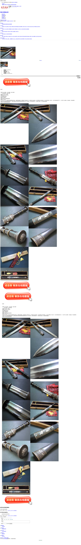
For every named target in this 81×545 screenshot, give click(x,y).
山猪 (15, 36)
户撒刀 (12, 31)
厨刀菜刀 (38, 26)
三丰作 (32, 36)
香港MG (28, 36)
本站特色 (3, 536)
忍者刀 (31, 26)
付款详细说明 (4, 531)
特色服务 (2, 535)
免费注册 (15, 2)
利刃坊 (40, 36)
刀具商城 (5, 537)
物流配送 (2, 532)
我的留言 (9, 4)
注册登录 (3, 526)
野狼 (30, 36)
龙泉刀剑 (9, 31)
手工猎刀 (28, 26)
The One (12, 36)
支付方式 (2, 530)
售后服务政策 (4, 528)
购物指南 (2, 525)
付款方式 (3, 18)
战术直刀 (3, 26)
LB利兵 (19, 36)
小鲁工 (36, 36)
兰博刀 (24, 26)
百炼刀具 (21, 36)
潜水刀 (33, 26)
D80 (13, 6)
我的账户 (3, 3)
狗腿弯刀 (3, 17)
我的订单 (6, 4)
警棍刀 (8, 537)
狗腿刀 (13, 26)
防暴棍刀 (21, 26)
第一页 (9, 510)
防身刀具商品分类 (4, 12)
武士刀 (3, 16)
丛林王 (16, 6)
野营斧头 (35, 26)
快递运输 (3, 533)
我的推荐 (15, 4)
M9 (12, 6)
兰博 (20, 6)
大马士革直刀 (7, 26)
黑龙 (23, 36)
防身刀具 (1, 537)
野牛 (2, 36)
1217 (19, 6)
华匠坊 (5, 36)
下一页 (13, 510)
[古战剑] (8, 59)
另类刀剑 (17, 31)
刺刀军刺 (15, 26)
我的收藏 (12, 4)
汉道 (13, 36)
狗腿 (17, 6)
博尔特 (7, 36)
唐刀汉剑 (3, 31)
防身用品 (1, 23)
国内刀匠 (1, 35)
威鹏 (34, 36)
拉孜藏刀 (14, 31)
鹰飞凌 (38, 36)
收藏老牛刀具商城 (3, 0)
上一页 (11, 510)
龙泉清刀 (6, 31)
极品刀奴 (18, 26)
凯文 (16, 36)
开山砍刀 (10, 26)
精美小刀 (1, 28)
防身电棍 (3, 15)
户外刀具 (1, 25)
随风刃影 (25, 36)
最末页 (16, 510)
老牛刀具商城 (5, 538)
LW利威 (9, 36)
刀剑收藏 (1, 30)
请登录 (13, 2)
